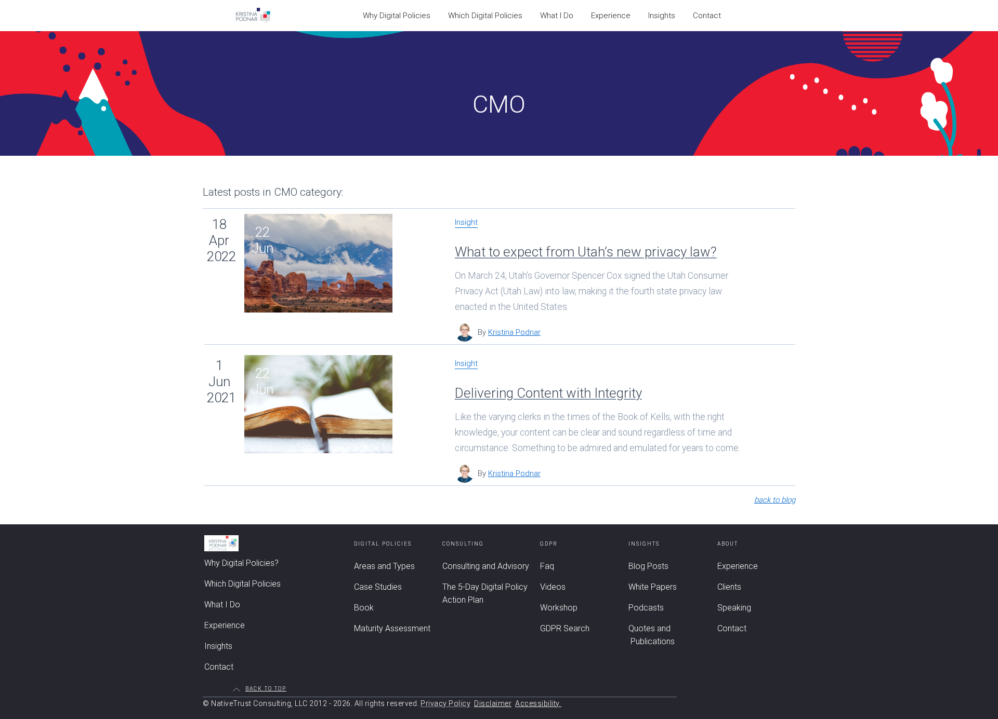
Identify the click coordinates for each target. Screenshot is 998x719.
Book (364, 608)
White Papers (652, 587)
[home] (253, 15)
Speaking (734, 608)
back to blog (774, 500)
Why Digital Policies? (241, 563)
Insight (466, 223)
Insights (661, 15)
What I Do (556, 15)
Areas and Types (384, 566)
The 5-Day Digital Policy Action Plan (485, 593)
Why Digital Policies (396, 15)
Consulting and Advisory (485, 566)
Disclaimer (492, 703)
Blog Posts (648, 566)
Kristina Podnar (514, 332)
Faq (547, 566)
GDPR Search (564, 628)
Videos (553, 587)
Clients (729, 587)
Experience (611, 15)
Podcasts (646, 608)
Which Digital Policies (485, 15)
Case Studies (378, 587)
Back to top (265, 688)
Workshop (558, 608)
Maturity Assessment (392, 628)
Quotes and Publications (651, 634)
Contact (707, 15)
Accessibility (538, 703)
